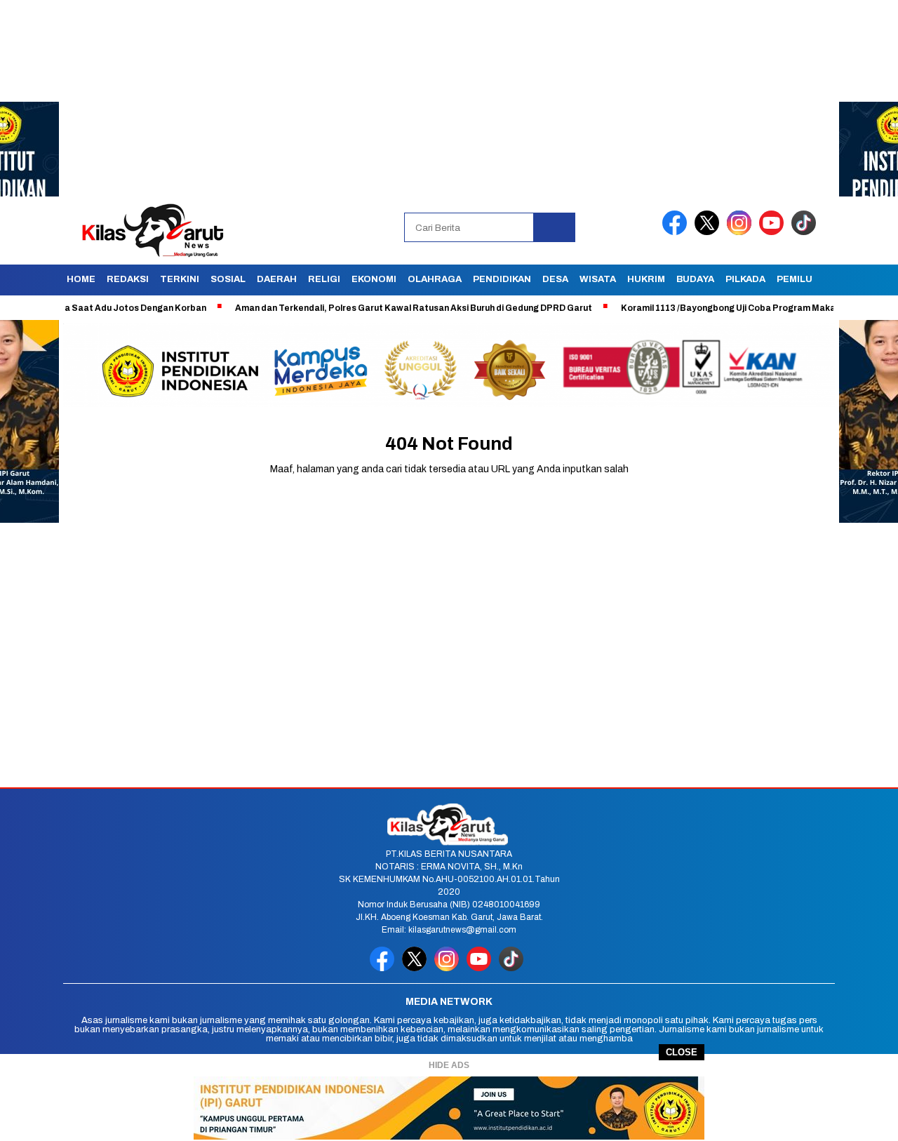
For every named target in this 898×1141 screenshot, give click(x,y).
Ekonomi (373, 279)
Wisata (597, 279)
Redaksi (128, 279)
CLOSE (681, 1052)
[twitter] (709, 232)
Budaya (695, 279)
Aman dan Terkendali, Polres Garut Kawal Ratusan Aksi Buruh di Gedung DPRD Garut (379, 308)
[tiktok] (806, 232)
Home (81, 279)
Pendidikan (502, 279)
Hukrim (646, 279)
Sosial (228, 279)
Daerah (277, 279)
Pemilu (794, 279)
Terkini (179, 279)
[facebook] (677, 232)
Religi (324, 279)
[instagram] (741, 232)
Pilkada (745, 279)
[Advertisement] (421, 98)
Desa (555, 279)
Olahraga (435, 279)
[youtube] (774, 232)
